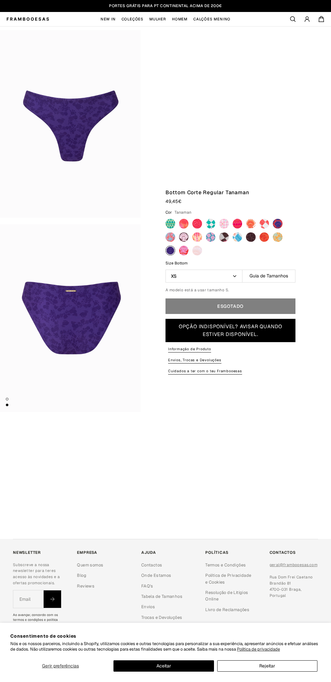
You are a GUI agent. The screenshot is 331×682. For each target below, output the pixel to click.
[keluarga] (197, 237)
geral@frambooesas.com (293, 564)
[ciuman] (237, 224)
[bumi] (224, 224)
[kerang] (211, 237)
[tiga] (197, 250)
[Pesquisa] (293, 19)
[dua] (264, 224)
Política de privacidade (258, 649)
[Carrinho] (321, 19)
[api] (184, 224)
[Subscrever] (52, 599)
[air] (170, 224)
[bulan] (211, 224)
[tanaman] (170, 250)
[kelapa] (184, 237)
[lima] (251, 237)
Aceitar (163, 666)
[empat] (278, 224)
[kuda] (224, 237)
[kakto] (170, 237)
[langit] (237, 237)
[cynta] (251, 224)
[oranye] (264, 237)
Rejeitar (267, 666)
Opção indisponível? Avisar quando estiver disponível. (230, 330)
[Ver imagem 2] (7, 405)
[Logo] (27, 19)
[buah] (197, 224)
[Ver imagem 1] (7, 399)
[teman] (184, 250)
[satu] (278, 237)
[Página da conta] (307, 19)
